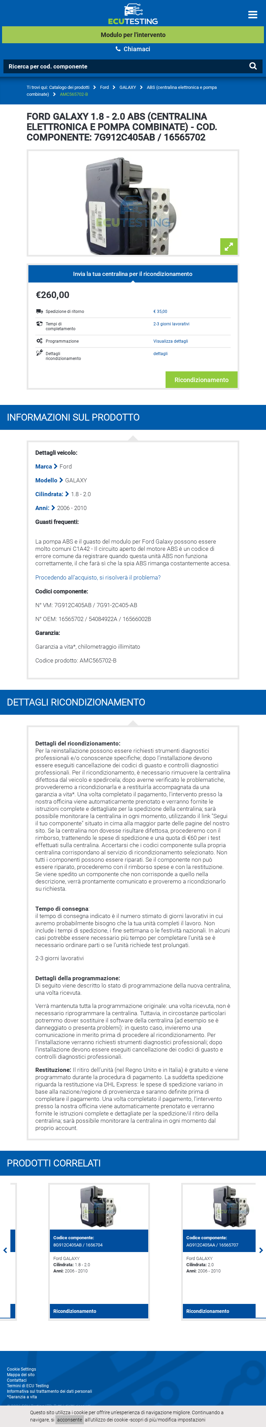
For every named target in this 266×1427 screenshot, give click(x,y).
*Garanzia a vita (22, 1396)
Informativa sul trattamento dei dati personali (49, 1391)
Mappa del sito (21, 1374)
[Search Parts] (253, 66)
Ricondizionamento (202, 379)
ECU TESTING (133, 19)
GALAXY (127, 87)
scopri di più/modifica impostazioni (167, 1420)
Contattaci (17, 1380)
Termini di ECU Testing (28, 1385)
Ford (104, 87)
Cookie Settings (21, 1369)
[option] (66, 1252)
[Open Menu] (253, 14)
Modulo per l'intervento (133, 34)
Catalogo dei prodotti (69, 87)
